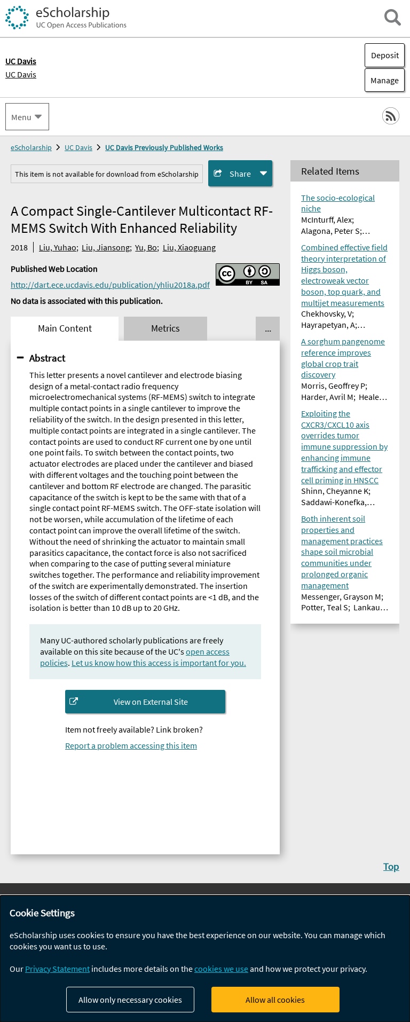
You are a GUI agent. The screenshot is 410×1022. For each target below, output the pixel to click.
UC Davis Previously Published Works (164, 147)
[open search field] (393, 17)
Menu (21, 117)
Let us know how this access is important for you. (159, 662)
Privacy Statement (57, 968)
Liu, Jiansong (106, 247)
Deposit (385, 55)
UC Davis (20, 74)
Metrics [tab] (165, 328)
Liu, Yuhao (57, 247)
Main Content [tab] (65, 328)
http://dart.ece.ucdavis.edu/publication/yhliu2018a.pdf (110, 284)
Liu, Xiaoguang (189, 247)
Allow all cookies (275, 999)
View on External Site (151, 701)
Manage (382, 80)
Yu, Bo (146, 247)
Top (391, 866)
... (268, 328)
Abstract (47, 357)
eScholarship (31, 147)
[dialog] (205, 958)
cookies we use (221, 968)
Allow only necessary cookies (130, 999)
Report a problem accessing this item (131, 745)
